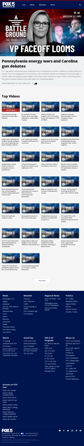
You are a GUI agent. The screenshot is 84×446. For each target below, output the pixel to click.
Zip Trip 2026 (28, 353)
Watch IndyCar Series (10, 405)
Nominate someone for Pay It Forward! (31, 350)
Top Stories (7, 332)
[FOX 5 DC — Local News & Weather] (10, 4)
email (80, 430)
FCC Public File (71, 368)
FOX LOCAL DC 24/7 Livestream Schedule (10, 354)
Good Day (28, 337)
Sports (5, 316)
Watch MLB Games (9, 397)
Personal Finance (9, 327)
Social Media (70, 363)
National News (8, 311)
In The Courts (49, 359)
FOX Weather (28, 314)
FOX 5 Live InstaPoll (73, 341)
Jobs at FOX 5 (70, 376)
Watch (6, 337)
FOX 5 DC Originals (49, 339)
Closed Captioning (72, 379)
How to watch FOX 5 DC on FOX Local (10, 350)
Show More (42, 281)
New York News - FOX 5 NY (52, 300)
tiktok (76, 430)
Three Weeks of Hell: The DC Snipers (52, 367)
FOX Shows (7, 346)
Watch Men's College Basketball (10, 408)
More (53, 5)
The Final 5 (48, 353)
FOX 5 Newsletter (72, 358)
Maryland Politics (72, 301)
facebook (64, 430)
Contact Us (70, 353)
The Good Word (50, 364)
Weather (28, 295)
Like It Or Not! (50, 351)
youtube (59, 430)
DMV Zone (48, 348)
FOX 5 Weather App (31, 311)
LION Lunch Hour (30, 341)
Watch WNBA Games (10, 417)
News (5, 295)
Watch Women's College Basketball (9, 413)
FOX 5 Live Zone (50, 361)
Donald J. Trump (71, 312)
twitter (68, 430)
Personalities (70, 355)
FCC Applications (71, 371)
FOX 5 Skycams (29, 301)
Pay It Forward (29, 346)
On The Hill (48, 356)
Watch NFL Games (9, 390)
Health (5, 324)
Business (6, 319)
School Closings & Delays (30, 308)
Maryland (6, 304)
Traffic (26, 304)
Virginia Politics (71, 304)
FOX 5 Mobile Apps (72, 361)
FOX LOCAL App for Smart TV (73, 349)
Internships (69, 374)
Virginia (5, 301)
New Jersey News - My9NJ (51, 309)
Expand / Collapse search (80, 5)
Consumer (6, 322)
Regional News (52, 295)
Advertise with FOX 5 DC (73, 345)
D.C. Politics (70, 299)
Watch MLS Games (9, 419)
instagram (72, 430)
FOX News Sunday (9, 330)
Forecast (27, 299)
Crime (5, 314)
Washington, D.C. (9, 299)
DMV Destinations (30, 344)
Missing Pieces (50, 371)
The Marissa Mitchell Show (52, 345)
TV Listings (6, 341)
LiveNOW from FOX (10, 344)
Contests (69, 366)
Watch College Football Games (8, 394)
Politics (69, 295)
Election (68, 307)
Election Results (71, 309)
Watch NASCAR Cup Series (10, 401)
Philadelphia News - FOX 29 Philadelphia (52, 304)
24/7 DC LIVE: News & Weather (10, 308)
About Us (70, 337)
